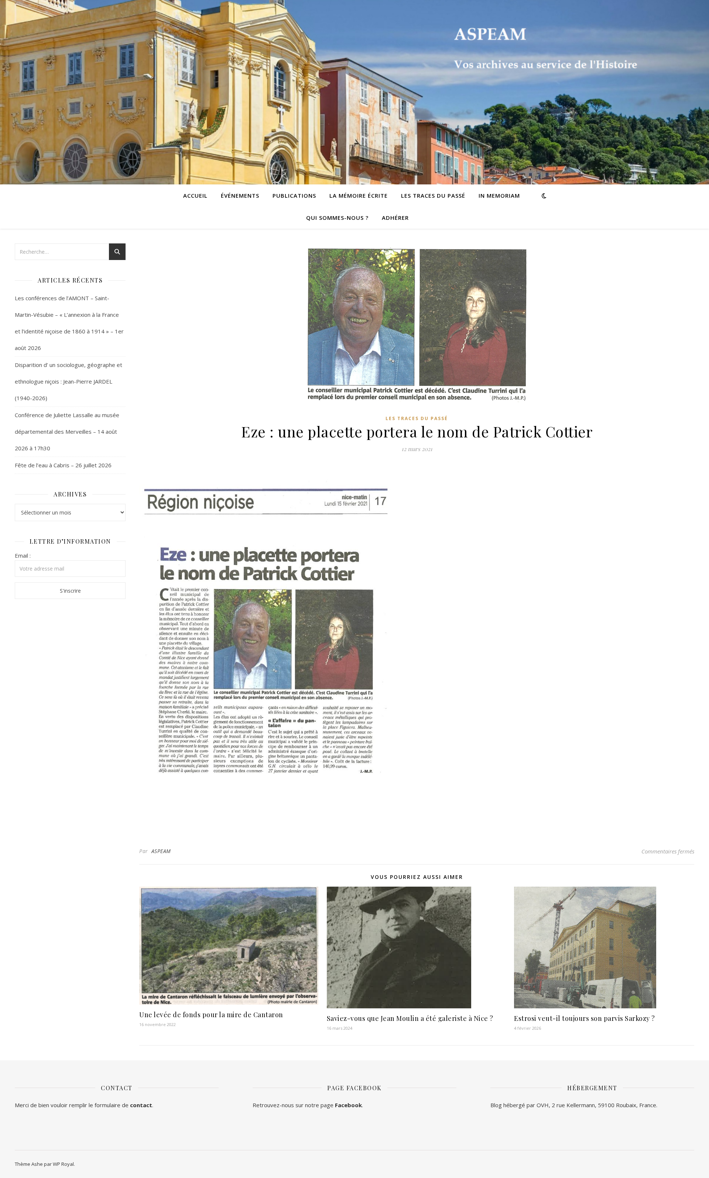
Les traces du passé (433, 195)
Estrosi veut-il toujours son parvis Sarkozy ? (584, 1018)
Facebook (348, 1105)
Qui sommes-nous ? (337, 217)
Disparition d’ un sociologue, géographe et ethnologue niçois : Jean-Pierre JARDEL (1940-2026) (68, 381)
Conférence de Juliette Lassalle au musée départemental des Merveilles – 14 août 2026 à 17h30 (67, 431)
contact (141, 1105)
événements (240, 195)
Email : (23, 555)
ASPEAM (161, 851)
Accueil (195, 195)
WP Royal (63, 1164)
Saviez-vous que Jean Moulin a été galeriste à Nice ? (410, 1018)
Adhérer (395, 217)
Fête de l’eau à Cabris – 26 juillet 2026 (63, 465)
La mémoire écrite (358, 195)
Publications (294, 195)
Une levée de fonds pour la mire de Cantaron (211, 1014)
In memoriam (499, 195)
